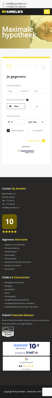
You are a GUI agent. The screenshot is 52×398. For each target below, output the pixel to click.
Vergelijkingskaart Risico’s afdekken (19, 303)
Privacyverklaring (11, 248)
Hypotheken (9, 289)
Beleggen (8, 286)
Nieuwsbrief (9, 269)
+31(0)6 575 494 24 (15, 6)
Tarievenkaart (10, 258)
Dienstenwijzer (10, 251)
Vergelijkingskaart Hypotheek (16, 300)
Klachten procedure (12, 265)
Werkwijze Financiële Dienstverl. (17, 262)
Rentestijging (9, 296)
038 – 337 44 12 (8, 200)
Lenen (7, 293)
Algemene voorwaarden (14, 244)
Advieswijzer (9, 255)
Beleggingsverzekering (14, 282)
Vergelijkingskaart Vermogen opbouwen (21, 306)
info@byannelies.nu (16, 3)
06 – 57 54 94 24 (8, 204)
